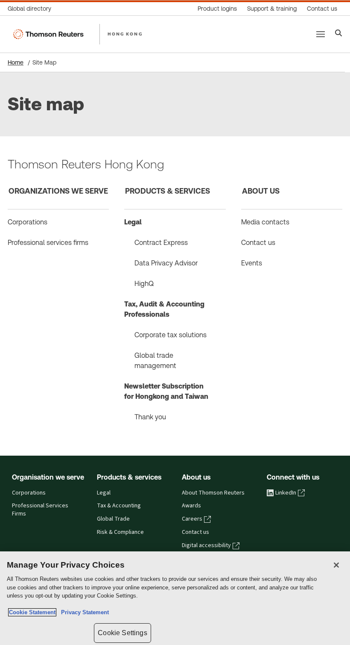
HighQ (144, 284)
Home (15, 62)
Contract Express (161, 243)
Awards (191, 506)
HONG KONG (125, 34)
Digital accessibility (206, 545)
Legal (133, 222)
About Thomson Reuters (213, 493)
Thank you (150, 417)
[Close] (336, 565)
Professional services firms (48, 243)
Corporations (27, 222)
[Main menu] (320, 34)
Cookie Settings (122, 632)
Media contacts (265, 222)
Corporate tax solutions (170, 335)
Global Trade (113, 519)
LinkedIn (285, 493)
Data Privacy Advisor (166, 263)
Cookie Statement (32, 612)
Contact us (258, 243)
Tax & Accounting (119, 506)
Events (251, 263)
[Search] (338, 34)
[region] (175, 598)
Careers (192, 519)
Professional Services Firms (40, 510)
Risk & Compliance (120, 532)
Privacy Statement (83, 612)
